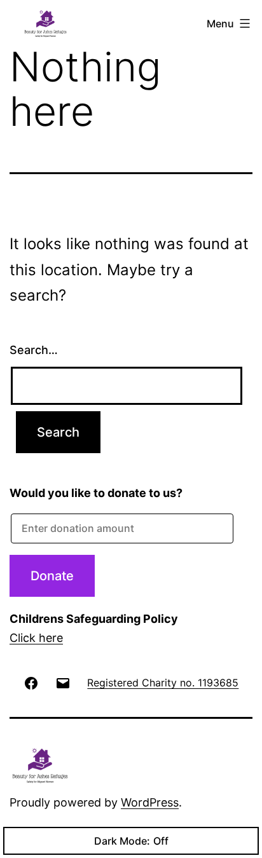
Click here (36, 637)
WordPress (150, 802)
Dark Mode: (122, 840)
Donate (52, 575)
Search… (34, 350)
